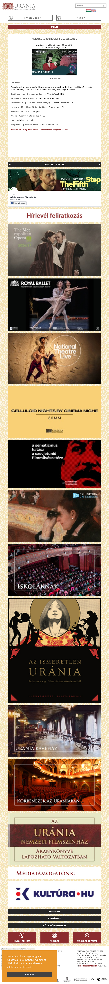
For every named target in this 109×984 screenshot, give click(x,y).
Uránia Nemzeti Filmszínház (23, 197)
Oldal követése (19, 203)
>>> (66, 129)
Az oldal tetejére (87, 941)
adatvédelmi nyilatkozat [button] (19, 967)
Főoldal (54, 941)
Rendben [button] (29, 974)
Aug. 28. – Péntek (54, 164)
